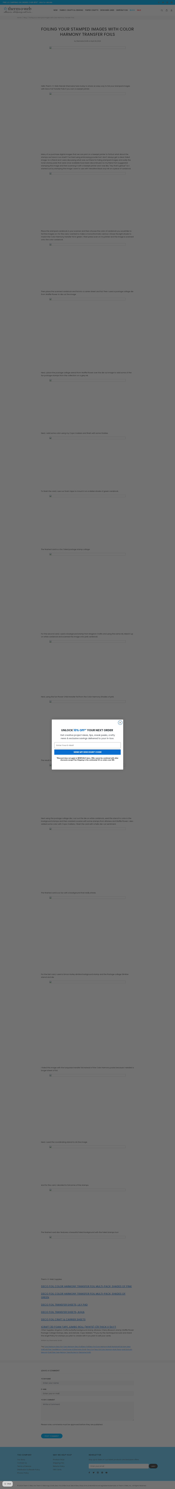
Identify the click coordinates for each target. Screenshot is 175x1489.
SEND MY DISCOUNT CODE (88, 752)
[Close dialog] (120, 722)
